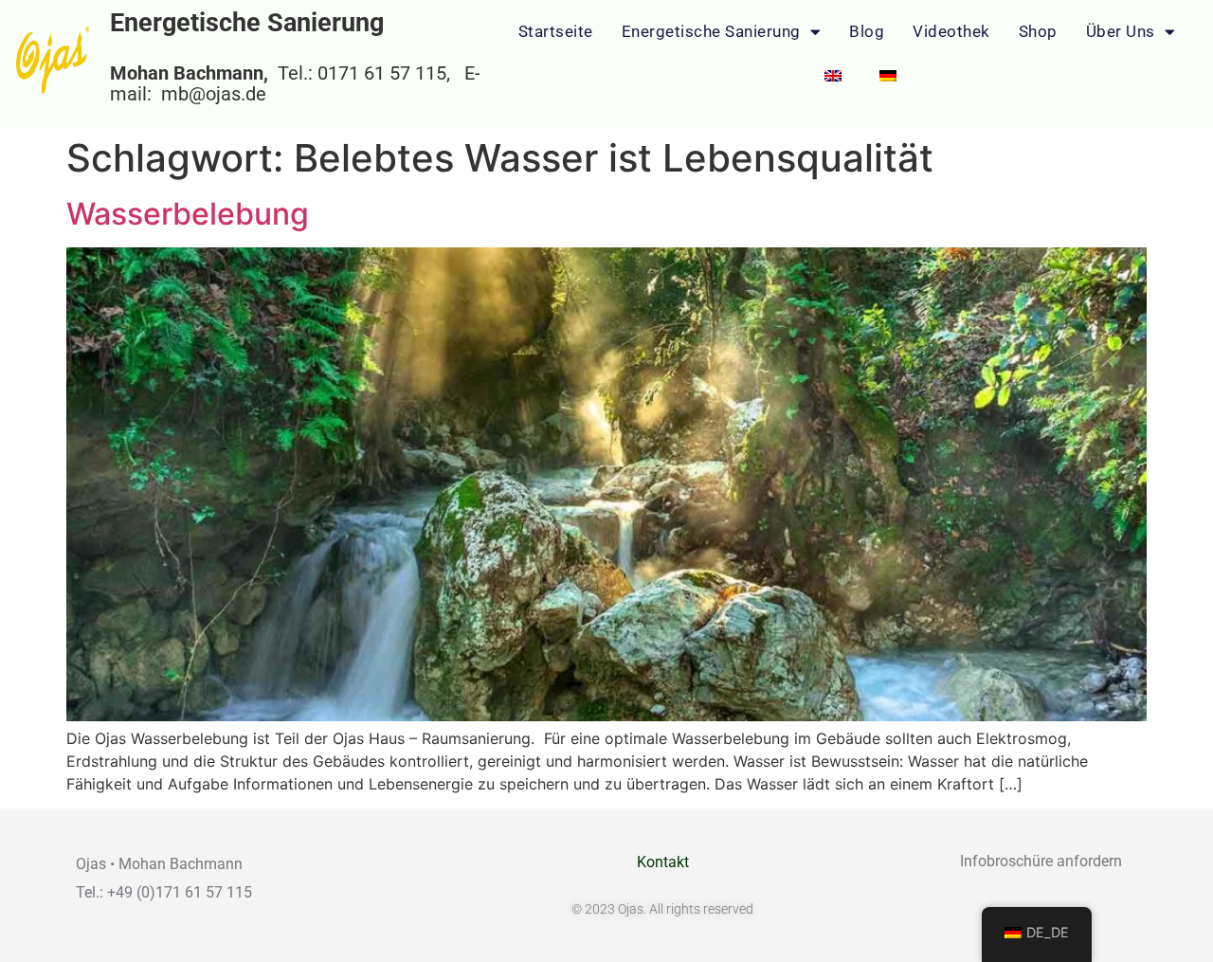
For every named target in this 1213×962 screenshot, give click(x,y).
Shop (1038, 31)
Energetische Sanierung (711, 31)
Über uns (1120, 31)
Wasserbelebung (187, 213)
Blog (866, 31)
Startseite (555, 31)
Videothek (951, 31)
